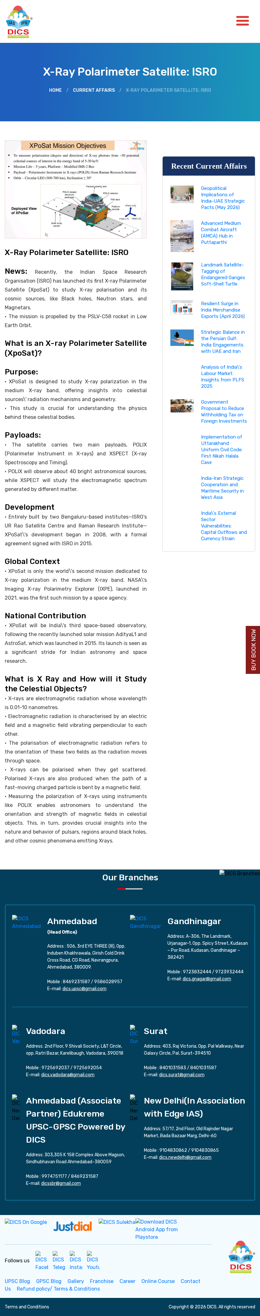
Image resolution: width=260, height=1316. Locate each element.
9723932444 (229, 972)
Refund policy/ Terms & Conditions (58, 1289)
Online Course (158, 1281)
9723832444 (197, 972)
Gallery (76, 1281)
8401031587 (203, 1068)
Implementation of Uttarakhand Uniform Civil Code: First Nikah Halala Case (222, 449)
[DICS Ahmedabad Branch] (26, 922)
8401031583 (172, 1068)
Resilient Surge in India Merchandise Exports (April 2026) (223, 310)
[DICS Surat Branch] (134, 1034)
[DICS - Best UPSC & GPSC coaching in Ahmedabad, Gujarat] (25, 21)
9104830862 (173, 1150)
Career (127, 1281)
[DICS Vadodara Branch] (16, 1034)
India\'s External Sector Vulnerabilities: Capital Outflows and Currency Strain (224, 525)
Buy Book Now (253, 650)
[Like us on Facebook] (42, 1261)
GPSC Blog (49, 1281)
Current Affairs (94, 90)
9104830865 (205, 1150)
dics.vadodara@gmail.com (67, 1075)
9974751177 (54, 1176)
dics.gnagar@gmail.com (207, 979)
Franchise (102, 1281)
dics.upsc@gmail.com (84, 988)
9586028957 (108, 981)
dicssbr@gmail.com (61, 1183)
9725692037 (55, 1068)
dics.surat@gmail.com (182, 1075)
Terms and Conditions (27, 1307)
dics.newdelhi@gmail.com (185, 1157)
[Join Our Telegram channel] (59, 1261)
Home (55, 90)
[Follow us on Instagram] (76, 1261)
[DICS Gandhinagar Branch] (145, 922)
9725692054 (88, 1068)
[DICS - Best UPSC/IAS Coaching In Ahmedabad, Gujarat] (241, 1256)
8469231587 (76, 981)
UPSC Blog (17, 1281)
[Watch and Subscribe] (93, 1261)
